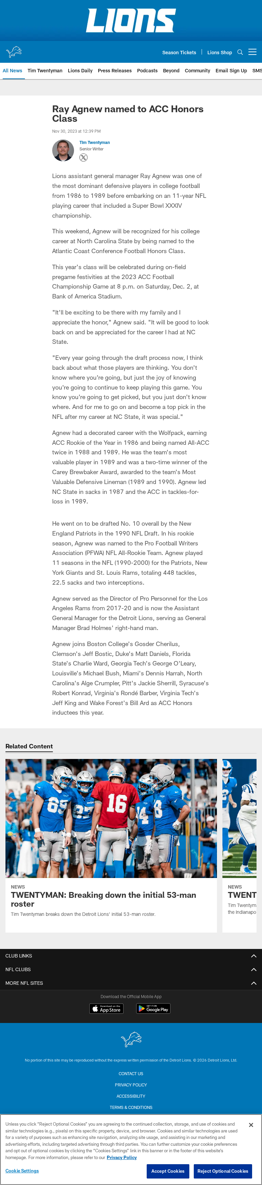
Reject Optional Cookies (223, 1171)
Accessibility (131, 1096)
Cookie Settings (22, 1170)
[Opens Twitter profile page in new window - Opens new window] (83, 157)
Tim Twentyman (94, 142)
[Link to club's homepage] (13, 49)
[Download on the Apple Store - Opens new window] (106, 1009)
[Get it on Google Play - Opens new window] (153, 1012)
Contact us (131, 1073)
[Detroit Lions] (131, 1040)
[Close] (251, 1124)
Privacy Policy (131, 1084)
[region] (131, 1149)
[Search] (240, 52)
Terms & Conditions (131, 1107)
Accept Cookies (168, 1171)
